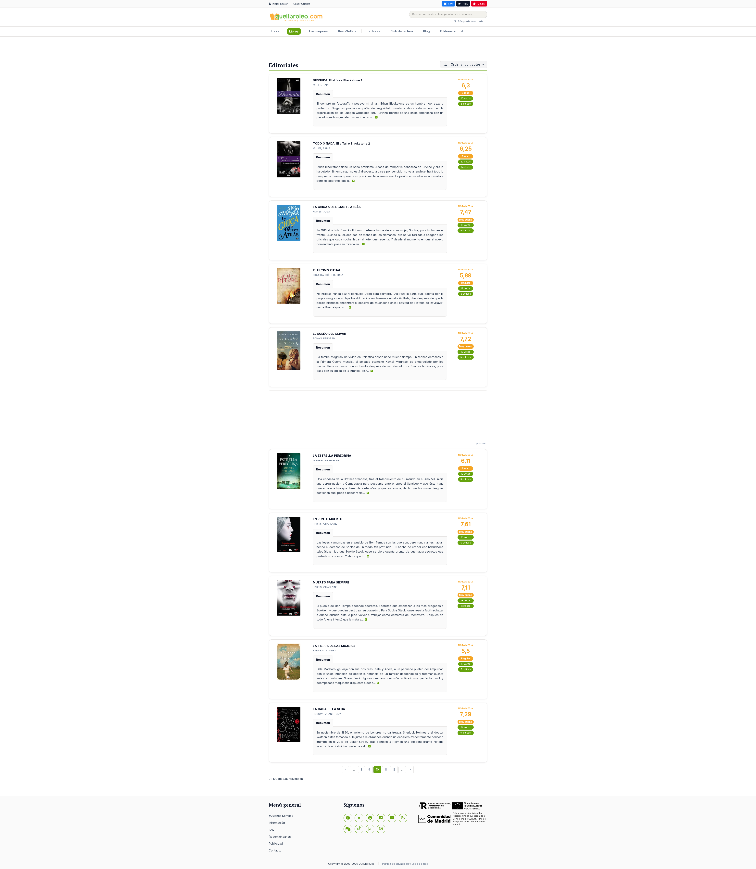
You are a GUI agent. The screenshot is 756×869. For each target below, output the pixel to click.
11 (386, 769)
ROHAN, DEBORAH (324, 338)
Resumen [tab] (323, 94)
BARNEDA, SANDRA (324, 650)
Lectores (373, 31)
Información (277, 822)
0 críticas (465, 542)
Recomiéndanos (280, 836)
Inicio (275, 31)
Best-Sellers (347, 31)
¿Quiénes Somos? (281, 816)
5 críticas (465, 230)
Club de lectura (401, 31)
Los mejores (318, 31)
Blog (426, 31)
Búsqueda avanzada (470, 21)
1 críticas (466, 167)
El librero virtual (451, 31)
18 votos (466, 351)
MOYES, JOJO (321, 211)
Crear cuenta (301, 3)
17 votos (466, 727)
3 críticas (465, 293)
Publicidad (276, 843)
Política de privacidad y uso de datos (405, 863)
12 (394, 769)
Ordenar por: (465, 64)
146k (465, 3)
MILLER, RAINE (321, 84)
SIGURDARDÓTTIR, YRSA (328, 274)
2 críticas (465, 103)
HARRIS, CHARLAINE (325, 523)
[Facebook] (348, 818)
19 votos (466, 225)
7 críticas (465, 669)
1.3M (450, 3)
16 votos (466, 663)
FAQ (271, 830)
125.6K (481, 3)
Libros (294, 31)
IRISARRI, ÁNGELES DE (326, 460)
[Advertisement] (378, 49)
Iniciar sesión (280, 3)
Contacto (275, 850)
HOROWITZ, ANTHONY (327, 713)
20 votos (465, 98)
